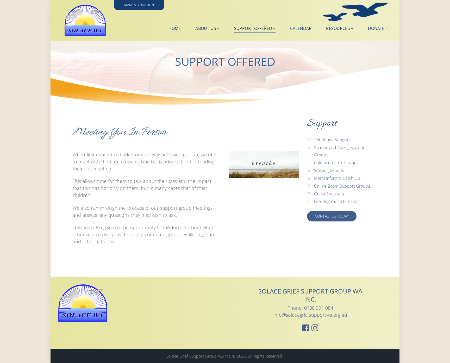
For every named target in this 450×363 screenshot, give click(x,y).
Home (174, 28)
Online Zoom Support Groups (342, 186)
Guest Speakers (329, 194)
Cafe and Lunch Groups (336, 162)
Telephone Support (332, 140)
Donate (376, 28)
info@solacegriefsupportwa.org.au (310, 315)
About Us (205, 28)
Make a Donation (139, 5)
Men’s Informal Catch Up (337, 178)
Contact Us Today (332, 216)
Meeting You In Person (335, 202)
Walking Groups (329, 170)
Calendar (300, 28)
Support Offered (253, 28)
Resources (338, 28)
